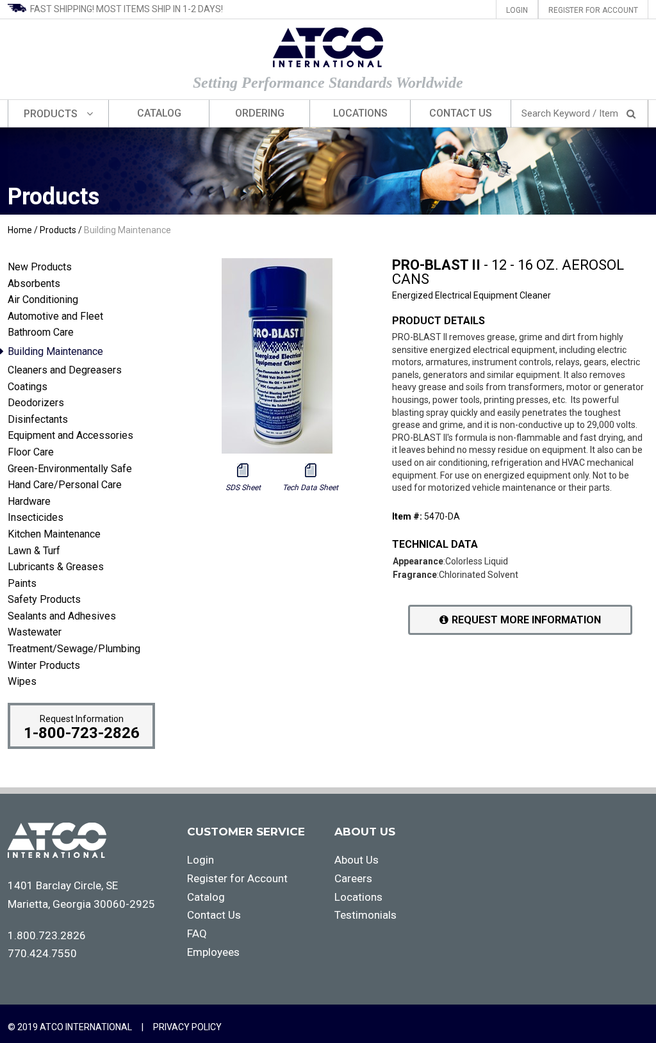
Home (20, 230)
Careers (353, 878)
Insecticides (35, 517)
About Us (356, 859)
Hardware (29, 501)
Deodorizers (36, 403)
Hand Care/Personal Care (65, 485)
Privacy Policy (187, 1027)
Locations (360, 113)
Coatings (27, 387)
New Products (40, 267)
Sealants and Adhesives (62, 616)
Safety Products (44, 599)
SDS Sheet (243, 487)
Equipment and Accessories (70, 435)
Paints (22, 583)
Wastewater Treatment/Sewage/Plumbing (74, 640)
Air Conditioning (43, 299)
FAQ (197, 933)
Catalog (159, 113)
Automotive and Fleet (55, 316)
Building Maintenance (127, 230)
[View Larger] (277, 450)
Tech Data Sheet (310, 487)
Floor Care (31, 452)
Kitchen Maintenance (54, 534)
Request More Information (526, 620)
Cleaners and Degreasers (65, 370)
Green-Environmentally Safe (70, 469)
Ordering (259, 113)
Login (517, 10)
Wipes (22, 681)
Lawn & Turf (34, 551)
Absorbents (34, 283)
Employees (213, 952)
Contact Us (460, 113)
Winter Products (44, 665)
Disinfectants (38, 419)
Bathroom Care (41, 332)
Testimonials (365, 914)
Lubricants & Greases (56, 567)
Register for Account (593, 10)
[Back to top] (617, 1002)
